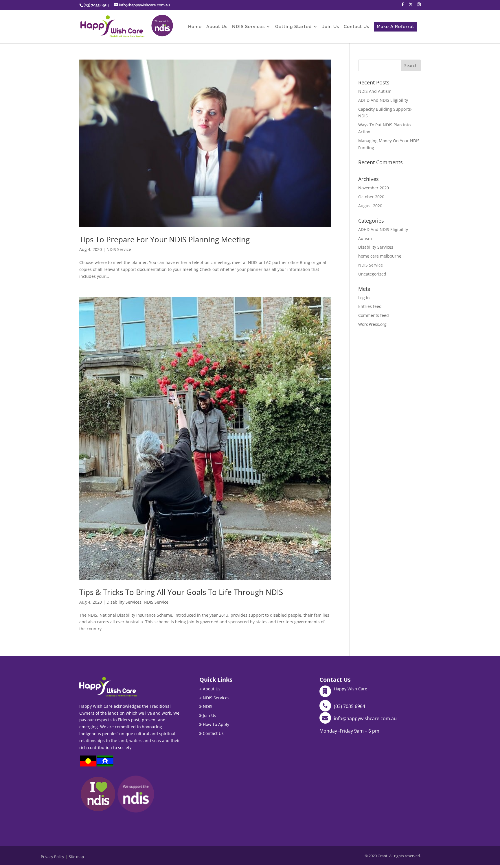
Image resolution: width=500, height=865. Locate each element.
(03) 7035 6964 (349, 706)
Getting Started (293, 27)
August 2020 (370, 205)
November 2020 (373, 188)
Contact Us (356, 27)
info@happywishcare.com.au (365, 718)
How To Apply (215, 724)
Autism (365, 238)
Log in (364, 297)
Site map (76, 856)
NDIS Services (248, 27)
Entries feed (370, 306)
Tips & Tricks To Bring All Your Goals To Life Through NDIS (181, 592)
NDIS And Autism (374, 91)
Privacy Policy (52, 856)
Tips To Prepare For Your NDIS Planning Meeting (164, 239)
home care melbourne (379, 256)
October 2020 (371, 196)
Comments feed (373, 315)
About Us (216, 27)
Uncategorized (372, 274)
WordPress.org (372, 324)
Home (195, 27)
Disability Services (123, 602)
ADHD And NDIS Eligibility (383, 100)
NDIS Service (118, 249)
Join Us (330, 27)
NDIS (207, 706)
